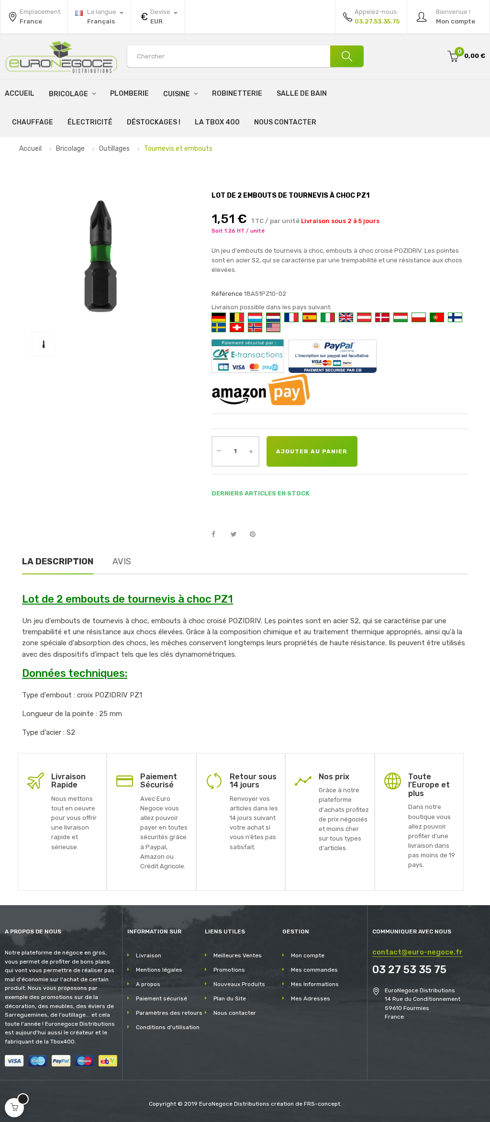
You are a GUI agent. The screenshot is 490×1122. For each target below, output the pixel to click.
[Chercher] (347, 56)
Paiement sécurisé (161, 998)
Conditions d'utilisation (168, 1027)
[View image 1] (44, 344)
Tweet (238, 534)
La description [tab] (57, 561)
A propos (148, 984)
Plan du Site (229, 998)
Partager (219, 534)
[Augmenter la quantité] (251, 451)
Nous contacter (234, 1013)
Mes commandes (314, 969)
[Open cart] (14, 1107)
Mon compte (307, 955)
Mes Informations (315, 984)
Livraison (148, 955)
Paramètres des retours (169, 1013)
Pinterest (257, 534)
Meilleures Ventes (237, 955)
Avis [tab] (121, 561)
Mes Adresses (310, 998)
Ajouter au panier (311, 451)
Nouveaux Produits (239, 984)
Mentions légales (159, 969)
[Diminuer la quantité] (219, 450)
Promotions (229, 969)
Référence (227, 293)
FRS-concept (322, 1103)
